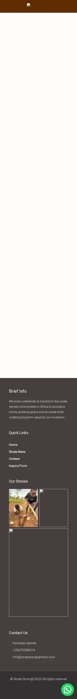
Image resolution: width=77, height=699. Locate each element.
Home (13, 444)
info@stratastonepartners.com (34, 657)
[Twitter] (31, 691)
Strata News (17, 451)
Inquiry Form (18, 465)
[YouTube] (54, 691)
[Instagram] (39, 691)
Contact (14, 458)
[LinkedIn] (46, 691)
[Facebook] (24, 691)
